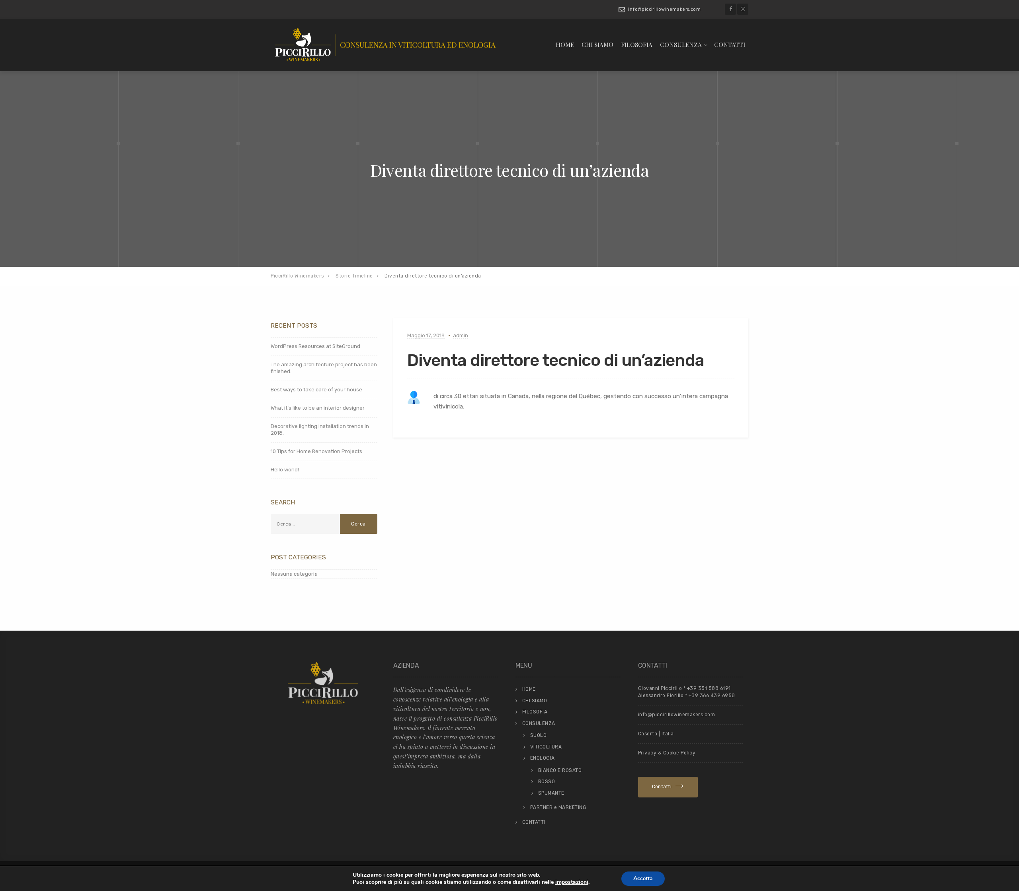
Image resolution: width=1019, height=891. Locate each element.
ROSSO (546, 781)
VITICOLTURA (546, 747)
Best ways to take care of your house (316, 390)
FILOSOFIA (636, 44)
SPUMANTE (551, 793)
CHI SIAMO (597, 44)
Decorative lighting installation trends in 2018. (320, 429)
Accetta (643, 878)
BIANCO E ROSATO (560, 770)
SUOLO (538, 735)
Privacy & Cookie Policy (667, 753)
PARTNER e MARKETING (558, 807)
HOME (565, 44)
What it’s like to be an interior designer (318, 408)
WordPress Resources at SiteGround (315, 346)
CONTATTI (729, 44)
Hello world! (285, 470)
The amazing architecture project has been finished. (324, 367)
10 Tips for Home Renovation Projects (316, 451)
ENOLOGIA (542, 758)
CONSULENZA (681, 44)
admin (460, 335)
